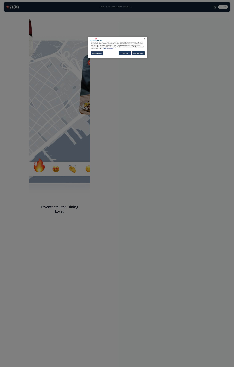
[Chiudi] (145, 39)
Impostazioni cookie (97, 53)
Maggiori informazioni (108, 48)
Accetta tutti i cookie (138, 53)
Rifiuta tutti (125, 53)
